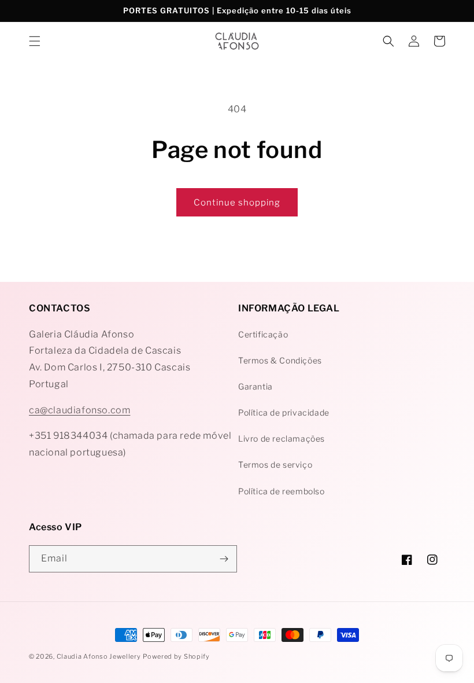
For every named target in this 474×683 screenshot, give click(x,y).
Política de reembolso (281, 491)
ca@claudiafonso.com (79, 410)
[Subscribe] (223, 558)
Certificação (263, 334)
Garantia (255, 386)
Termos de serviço (275, 464)
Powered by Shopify (176, 656)
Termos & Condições (280, 360)
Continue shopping (237, 202)
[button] (34, 41)
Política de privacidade (283, 412)
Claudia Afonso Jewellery (99, 656)
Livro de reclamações (281, 438)
